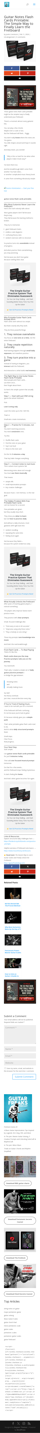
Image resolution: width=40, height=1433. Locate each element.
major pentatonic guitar (12, 1312)
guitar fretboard (9, 1339)
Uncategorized (9, 37)
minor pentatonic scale (12, 1326)
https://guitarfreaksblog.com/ (14, 863)
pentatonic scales (10, 1333)
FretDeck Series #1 (11, 1127)
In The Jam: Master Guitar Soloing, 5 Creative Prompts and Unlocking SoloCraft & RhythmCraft (20, 1139)
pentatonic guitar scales (12, 1336)
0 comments (20, 37)
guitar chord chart (10, 1322)
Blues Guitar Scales (11, 1319)
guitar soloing (9, 1315)
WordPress (21, 1430)
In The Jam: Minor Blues (12, 1145)
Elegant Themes (20, 1427)
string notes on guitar (11, 1309)
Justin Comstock (12, 34)
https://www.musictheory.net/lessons (17, 851)
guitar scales (8, 1329)
